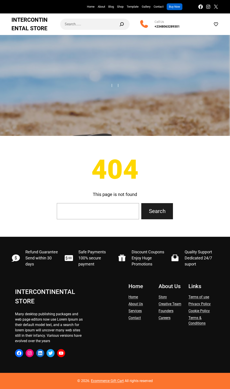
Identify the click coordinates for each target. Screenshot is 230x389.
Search (157, 211)
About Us (135, 304)
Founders (166, 311)
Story (163, 297)
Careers (164, 318)
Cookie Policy (199, 311)
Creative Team (170, 304)
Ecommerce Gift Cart (107, 381)
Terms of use (198, 297)
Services (135, 311)
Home (133, 297)
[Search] (121, 24)
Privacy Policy (199, 304)
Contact (134, 318)
